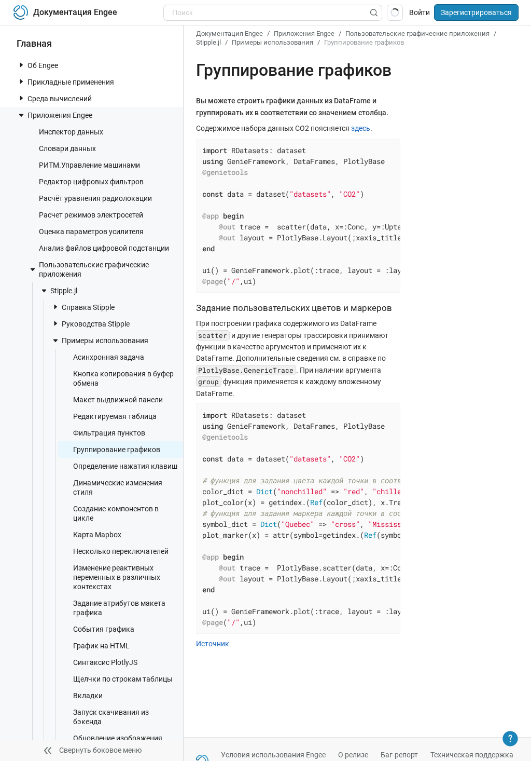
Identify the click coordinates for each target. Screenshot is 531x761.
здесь (360, 128)
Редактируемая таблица (115, 416)
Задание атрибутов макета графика (119, 608)
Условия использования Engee (273, 755)
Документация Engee (229, 33)
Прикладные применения (70, 82)
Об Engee (42, 65)
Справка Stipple (88, 307)
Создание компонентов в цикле (116, 513)
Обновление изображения (117, 738)
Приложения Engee (59, 115)
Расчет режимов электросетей (91, 215)
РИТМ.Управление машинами (89, 165)
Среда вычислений (59, 98)
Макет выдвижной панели (118, 400)
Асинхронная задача (108, 357)
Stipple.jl (63, 291)
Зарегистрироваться (476, 12)
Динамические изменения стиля (117, 487)
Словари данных (67, 148)
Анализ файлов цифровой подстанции (104, 248)
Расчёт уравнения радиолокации (95, 198)
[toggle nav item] (21, 65)
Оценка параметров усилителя (91, 231)
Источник (212, 644)
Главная (34, 43)
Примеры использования (105, 340)
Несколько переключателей (121, 551)
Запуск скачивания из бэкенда (111, 717)
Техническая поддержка (471, 755)
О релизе (353, 755)
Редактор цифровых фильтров (91, 182)
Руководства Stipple (96, 324)
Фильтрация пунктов (109, 433)
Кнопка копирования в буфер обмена (123, 378)
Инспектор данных (71, 132)
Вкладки (88, 695)
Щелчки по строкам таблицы (123, 679)
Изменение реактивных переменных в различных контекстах (116, 577)
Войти (419, 12)
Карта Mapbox (97, 535)
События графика (103, 629)
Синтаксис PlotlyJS (105, 662)
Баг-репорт (399, 755)
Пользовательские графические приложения (94, 269)
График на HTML (101, 646)
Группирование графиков (116, 449)
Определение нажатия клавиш (125, 466)
